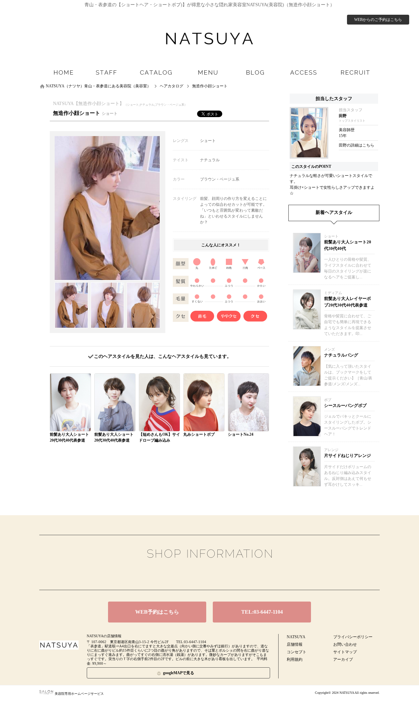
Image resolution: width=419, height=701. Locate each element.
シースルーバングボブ (345, 405)
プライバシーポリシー (353, 637)
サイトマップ (345, 652)
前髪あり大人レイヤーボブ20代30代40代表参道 (347, 301)
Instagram (220, 575)
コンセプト (296, 652)
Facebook (199, 575)
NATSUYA (296, 637)
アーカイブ (343, 659)
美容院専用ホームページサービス (79, 693)
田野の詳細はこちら (356, 145)
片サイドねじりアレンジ (347, 455)
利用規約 (294, 659)
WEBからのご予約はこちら (378, 19)
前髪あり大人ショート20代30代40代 (347, 245)
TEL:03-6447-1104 (262, 612)
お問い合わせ (345, 644)
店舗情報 (294, 644)
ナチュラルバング (341, 355)
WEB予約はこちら (157, 612)
